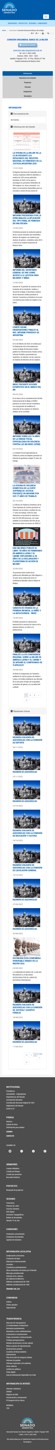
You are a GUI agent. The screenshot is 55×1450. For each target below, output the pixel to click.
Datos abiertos (11, 1366)
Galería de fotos (12, 1124)
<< (26, 1055)
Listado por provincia (14, 1174)
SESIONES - (33, 23)
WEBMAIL (10, 1405)
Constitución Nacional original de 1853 (20, 1102)
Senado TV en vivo (13, 1220)
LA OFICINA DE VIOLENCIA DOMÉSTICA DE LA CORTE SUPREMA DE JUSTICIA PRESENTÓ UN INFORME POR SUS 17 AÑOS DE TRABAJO (26, 491)
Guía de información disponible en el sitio (21, 1375)
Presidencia (10, 1091)
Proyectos (27, 82)
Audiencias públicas (13, 1369)
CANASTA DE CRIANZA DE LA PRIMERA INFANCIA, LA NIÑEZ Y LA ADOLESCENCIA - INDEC (27, 610)
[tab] (27, 113)
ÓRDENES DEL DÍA (13, 1289)
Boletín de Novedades (14, 1217)
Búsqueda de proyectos (14, 1190)
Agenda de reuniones (13, 1239)
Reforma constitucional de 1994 (17, 1284)
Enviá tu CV (10, 1108)
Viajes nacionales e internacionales (19, 1337)
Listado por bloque (13, 1171)
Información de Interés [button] (24, 126)
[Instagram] (21, 1151)
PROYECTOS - (23, 23)
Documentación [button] (21, 113)
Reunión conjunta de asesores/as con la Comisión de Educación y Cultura (27, 833)
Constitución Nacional (14, 1100)
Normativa (28, 96)
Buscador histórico (13, 1177)
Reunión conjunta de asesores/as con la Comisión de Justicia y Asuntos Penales (27, 1008)
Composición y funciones (15, 1255)
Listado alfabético (12, 1168)
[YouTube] (10, 1151)
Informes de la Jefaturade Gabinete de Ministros (15, 1277)
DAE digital (10, 1211)
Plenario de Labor (12, 1206)
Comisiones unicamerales (15, 1234)
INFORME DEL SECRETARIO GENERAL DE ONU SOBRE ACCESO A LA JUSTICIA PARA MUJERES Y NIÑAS (26, 273)
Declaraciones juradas (14, 1349)
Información (27, 73)
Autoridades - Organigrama (16, 1094)
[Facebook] (45, 1151)
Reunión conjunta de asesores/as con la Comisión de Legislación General (27, 867)
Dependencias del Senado (15, 1097)
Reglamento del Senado (14, 1105)
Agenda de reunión (28, 45)
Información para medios (15, 1127)
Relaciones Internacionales (16, 1261)
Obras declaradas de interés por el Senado (21, 1270)
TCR (7, 1408)
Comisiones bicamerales (15, 1237)
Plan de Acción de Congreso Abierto (19, 1357)
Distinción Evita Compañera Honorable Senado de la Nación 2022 (27, 961)
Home (4, 30)
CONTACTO (10, 1136)
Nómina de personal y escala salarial (19, 1343)
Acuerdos (9, 1264)
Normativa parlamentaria (15, 1328)
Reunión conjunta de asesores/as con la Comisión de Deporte (27, 740)
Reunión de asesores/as (25, 771)
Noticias (9, 1121)
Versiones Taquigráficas (15, 1214)
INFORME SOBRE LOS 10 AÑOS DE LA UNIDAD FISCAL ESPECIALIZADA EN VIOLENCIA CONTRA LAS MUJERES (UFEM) (26, 440)
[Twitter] (33, 1151)
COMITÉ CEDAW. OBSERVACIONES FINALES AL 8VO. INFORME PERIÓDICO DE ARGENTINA (26, 331)
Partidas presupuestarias (15, 1340)
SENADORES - (13, 23)
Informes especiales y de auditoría (18, 1363)
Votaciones (10, 1203)
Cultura (8, 1301)
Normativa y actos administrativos (18, 1331)
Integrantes (27, 91)
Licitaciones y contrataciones (16, 1334)
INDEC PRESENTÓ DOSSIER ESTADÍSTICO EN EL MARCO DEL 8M (27, 387)
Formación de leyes (13, 1258)
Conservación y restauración (16, 1397)
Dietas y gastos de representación (18, 1346)
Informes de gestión (13, 1360)
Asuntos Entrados (12, 1208)
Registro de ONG (12, 1394)
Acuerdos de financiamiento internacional (16, 1353)
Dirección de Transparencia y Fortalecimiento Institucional (17, 1324)
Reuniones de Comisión (27, 78)
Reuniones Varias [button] (21, 711)
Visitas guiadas (11, 1304)
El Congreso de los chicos (15, 1400)
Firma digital (10, 1372)
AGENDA (9, 1131)
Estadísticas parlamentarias (16, 1267)
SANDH (9, 1391)
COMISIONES (42, 23)
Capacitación (11, 1307)
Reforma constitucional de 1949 (17, 1281)
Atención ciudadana (13, 1388)
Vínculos (28, 87)
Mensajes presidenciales (15, 1273)
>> (26, 700)
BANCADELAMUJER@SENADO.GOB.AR (27, 50)
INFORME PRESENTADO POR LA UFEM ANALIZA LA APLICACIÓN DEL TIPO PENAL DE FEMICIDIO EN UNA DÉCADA (27, 219)
